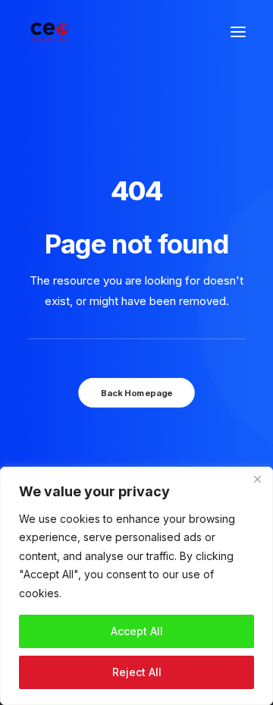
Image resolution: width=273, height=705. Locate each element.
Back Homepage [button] (136, 392)
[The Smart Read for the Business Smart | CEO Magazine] (49, 31)
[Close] (257, 480)
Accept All (137, 631)
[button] (238, 32)
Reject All (137, 672)
